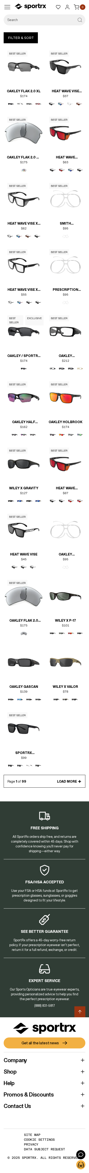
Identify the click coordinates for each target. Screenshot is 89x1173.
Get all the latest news (40, 1043)
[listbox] (23, 107)
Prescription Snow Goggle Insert (65, 290)
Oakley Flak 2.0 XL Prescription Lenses (24, 158)
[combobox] (44, 19)
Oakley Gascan (23, 686)
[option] (11, 104)
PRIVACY (31, 1144)
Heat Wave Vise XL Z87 (24, 290)
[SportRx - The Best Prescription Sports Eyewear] (30, 7)
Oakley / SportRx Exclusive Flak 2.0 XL (24, 356)
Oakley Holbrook (65, 422)
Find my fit (80, 1164)
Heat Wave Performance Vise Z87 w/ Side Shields (65, 158)
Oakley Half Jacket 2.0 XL (23, 422)
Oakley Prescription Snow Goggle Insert (65, 555)
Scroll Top (79, 1011)
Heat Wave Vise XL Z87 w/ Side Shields (24, 224)
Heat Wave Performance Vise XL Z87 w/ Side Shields (65, 489)
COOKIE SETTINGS (39, 1139)
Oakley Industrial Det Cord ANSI (65, 356)
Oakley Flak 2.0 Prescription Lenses (23, 621)
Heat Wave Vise (23, 554)
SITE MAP (32, 1135)
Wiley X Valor (65, 686)
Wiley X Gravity (23, 488)
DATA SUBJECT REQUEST (44, 1149)
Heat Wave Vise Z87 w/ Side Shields (65, 92)
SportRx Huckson (23, 753)
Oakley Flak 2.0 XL (24, 91)
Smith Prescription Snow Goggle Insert (65, 224)
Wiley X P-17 (65, 620)
